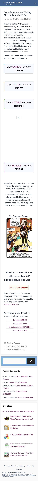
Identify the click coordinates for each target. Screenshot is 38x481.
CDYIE (16, 84)
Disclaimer (30, 466)
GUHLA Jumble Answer (17, 350)
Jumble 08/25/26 (20, 320)
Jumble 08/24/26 (20, 324)
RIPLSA (16, 165)
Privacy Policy (8, 466)
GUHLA (16, 66)
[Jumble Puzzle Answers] (12, 3)
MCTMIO (16, 102)
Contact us (19, 469)
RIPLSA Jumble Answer (17, 346)
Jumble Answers (11, 305)
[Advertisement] (19, 138)
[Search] (31, 361)
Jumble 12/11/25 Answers (18, 382)
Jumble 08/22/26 (20, 330)
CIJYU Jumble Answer (25, 397)
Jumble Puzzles (13, 343)
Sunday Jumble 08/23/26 (19, 327)
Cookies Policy (20, 466)
